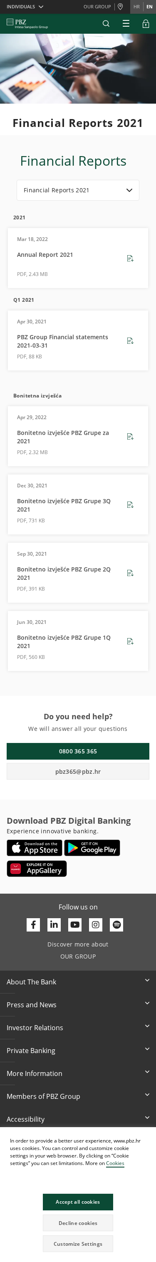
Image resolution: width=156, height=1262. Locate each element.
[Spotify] (116, 925)
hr (137, 6)
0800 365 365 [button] (78, 751)
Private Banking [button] (31, 1050)
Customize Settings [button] (78, 1243)
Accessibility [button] (26, 1119)
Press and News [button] (32, 1004)
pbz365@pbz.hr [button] (78, 771)
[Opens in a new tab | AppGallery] (37, 868)
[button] (149, 1134)
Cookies (115, 1163)
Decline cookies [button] (78, 1223)
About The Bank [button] (31, 981)
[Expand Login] (146, 24)
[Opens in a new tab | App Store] (35, 848)
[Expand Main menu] (126, 24)
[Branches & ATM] (122, 7)
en (149, 6)
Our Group (97, 6)
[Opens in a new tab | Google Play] (92, 848)
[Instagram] (95, 925)
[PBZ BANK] (27, 24)
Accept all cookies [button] (78, 1201)
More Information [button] (34, 1073)
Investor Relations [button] (35, 1027)
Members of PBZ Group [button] (43, 1096)
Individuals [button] (21, 6)
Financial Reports (73, 160)
